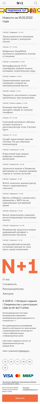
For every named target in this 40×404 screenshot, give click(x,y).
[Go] (4, 3)
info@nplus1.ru (23, 351)
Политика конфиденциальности (30, 388)
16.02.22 (5, 32)
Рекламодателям (13, 289)
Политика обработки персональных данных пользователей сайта (19, 383)
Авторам (8, 294)
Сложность (10, 284)
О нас (6, 279)
